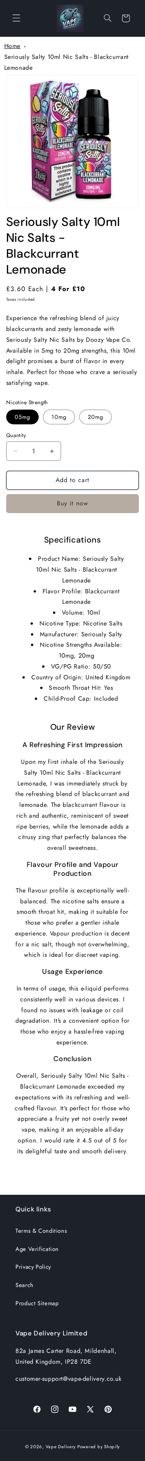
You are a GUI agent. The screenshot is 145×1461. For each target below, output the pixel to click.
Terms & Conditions (41, 1231)
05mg (22, 417)
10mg (59, 417)
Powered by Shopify (98, 1447)
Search (24, 1285)
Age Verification (37, 1249)
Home (12, 45)
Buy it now (72, 503)
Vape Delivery (61, 1447)
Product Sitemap (36, 1303)
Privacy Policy (33, 1267)
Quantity (16, 435)
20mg (95, 417)
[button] (16, 18)
